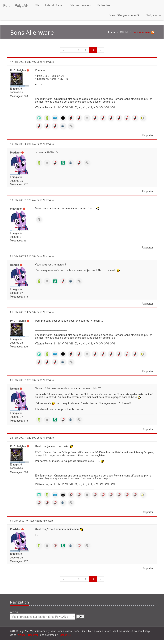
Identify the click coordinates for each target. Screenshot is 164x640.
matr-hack (16, 208)
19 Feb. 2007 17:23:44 (22, 200)
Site (37, 5)
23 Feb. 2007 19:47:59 (22, 437)
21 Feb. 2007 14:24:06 (22, 312)
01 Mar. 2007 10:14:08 (22, 520)
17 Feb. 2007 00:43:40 (22, 61)
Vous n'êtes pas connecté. (124, 15)
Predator (15, 152)
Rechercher (103, 5)
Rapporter (147, 135)
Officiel (124, 32)
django (22, 634)
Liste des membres (80, 5)
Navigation (152, 15)
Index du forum (54, 5)
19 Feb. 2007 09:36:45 (22, 143)
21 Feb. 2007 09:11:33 (22, 256)
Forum (112, 32)
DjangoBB (65, 634)
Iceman (14, 264)
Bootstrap (33, 634)
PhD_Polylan (18, 70)
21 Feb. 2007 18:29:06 (22, 380)
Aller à (14, 612)
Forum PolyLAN (16, 5)
